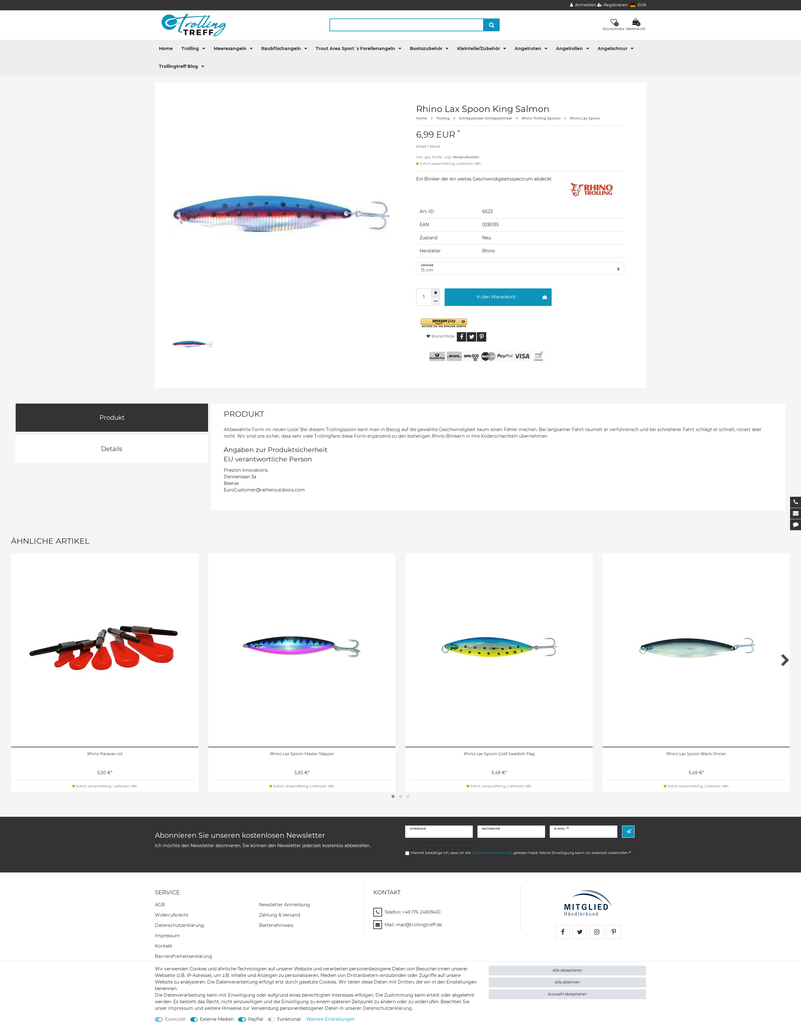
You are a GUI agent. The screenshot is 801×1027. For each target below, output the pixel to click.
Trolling (190, 48)
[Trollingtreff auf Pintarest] (613, 932)
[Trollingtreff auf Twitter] (579, 932)
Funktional (289, 1019)
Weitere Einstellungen (330, 1019)
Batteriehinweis (276, 925)
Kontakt (163, 946)
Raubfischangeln (281, 48)
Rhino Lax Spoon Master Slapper (302, 753)
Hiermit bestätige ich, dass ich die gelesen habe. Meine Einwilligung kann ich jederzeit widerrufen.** (521, 853)
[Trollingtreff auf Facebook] (562, 932)
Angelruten (529, 48)
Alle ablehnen (567, 982)
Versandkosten (466, 157)
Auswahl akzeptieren (567, 994)
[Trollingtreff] (191, 25)
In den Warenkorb (496, 297)
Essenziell (175, 1019)
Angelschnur (613, 48)
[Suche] (492, 24)
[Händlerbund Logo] (588, 902)
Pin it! (481, 337)
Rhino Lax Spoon (585, 118)
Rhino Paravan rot (105, 753)
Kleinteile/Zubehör (479, 48)
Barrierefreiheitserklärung (183, 956)
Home (166, 48)
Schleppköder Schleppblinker (485, 118)
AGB (160, 905)
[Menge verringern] (435, 301)
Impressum (167, 935)
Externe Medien (217, 1019)
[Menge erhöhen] (435, 292)
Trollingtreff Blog (179, 66)
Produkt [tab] (112, 417)
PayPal (255, 1019)
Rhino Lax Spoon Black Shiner (696, 753)
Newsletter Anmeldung (284, 905)
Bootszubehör (427, 48)
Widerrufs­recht (171, 915)
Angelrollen (570, 48)
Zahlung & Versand (279, 915)
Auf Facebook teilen (461, 337)
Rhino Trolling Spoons (541, 118)
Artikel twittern (471, 337)
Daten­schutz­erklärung (179, 925)
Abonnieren (628, 832)
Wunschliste (442, 336)
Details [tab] (111, 449)
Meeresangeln (231, 48)
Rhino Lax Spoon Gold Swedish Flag (499, 753)
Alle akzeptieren (567, 970)
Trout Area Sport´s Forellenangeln (356, 48)
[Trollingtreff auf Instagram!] (597, 932)
